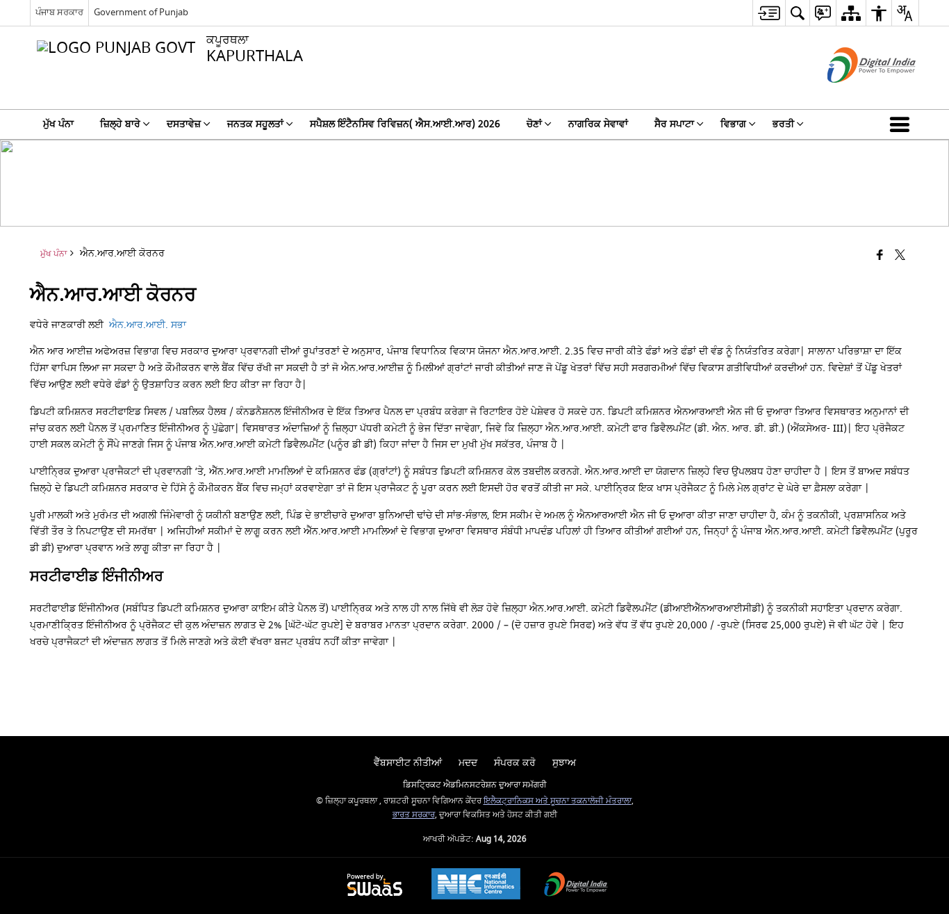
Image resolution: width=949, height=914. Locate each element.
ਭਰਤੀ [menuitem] (783, 124)
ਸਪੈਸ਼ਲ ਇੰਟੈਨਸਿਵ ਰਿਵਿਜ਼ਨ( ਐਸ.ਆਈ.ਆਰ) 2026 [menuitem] (405, 124)
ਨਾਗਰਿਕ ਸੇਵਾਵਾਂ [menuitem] (598, 124)
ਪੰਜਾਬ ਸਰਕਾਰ (59, 12)
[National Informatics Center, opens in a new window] (476, 885)
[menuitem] (768, 13)
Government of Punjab (141, 12)
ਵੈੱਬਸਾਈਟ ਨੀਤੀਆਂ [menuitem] (408, 763)
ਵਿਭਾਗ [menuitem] (733, 124)
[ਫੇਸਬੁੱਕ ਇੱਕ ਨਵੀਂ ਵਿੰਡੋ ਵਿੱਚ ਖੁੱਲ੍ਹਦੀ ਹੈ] (880, 256)
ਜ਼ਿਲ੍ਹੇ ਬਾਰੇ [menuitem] (120, 124)
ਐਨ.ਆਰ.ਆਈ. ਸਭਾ (147, 325)
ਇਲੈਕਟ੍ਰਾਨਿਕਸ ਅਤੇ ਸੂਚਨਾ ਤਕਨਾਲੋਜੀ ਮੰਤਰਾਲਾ (558, 801)
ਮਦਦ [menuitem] (468, 763)
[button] (902, 124)
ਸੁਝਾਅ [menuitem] (564, 763)
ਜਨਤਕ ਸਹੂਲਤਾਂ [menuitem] (255, 124)
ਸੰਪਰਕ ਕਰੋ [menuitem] (515, 763)
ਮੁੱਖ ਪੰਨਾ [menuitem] (58, 124)
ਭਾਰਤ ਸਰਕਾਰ (414, 815)
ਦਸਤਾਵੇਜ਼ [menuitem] (184, 124)
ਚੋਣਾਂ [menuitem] (534, 124)
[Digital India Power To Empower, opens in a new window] (576, 885)
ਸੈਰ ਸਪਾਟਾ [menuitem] (674, 124)
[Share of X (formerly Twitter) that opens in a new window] (900, 256)
